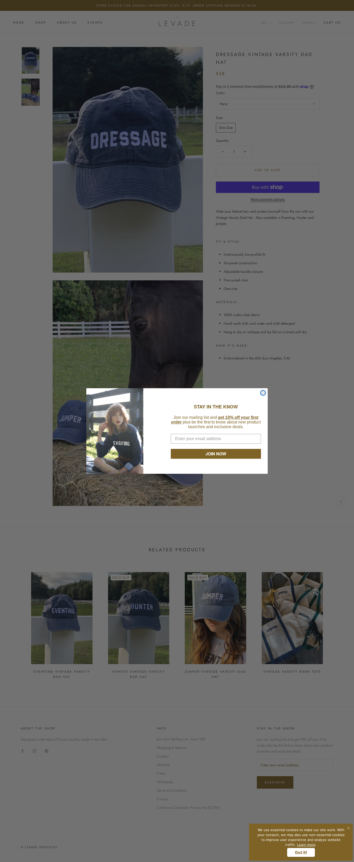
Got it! (301, 852)
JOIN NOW (216, 454)
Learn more (306, 845)
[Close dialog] (263, 392)
